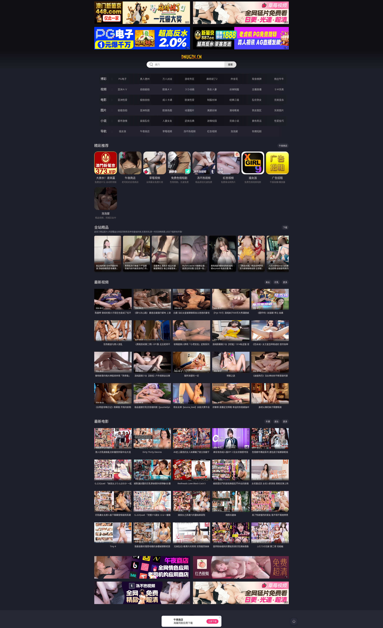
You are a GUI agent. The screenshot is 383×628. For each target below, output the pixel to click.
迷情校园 (212, 120)
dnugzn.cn (191, 57)
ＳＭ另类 (279, 89)
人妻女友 (167, 120)
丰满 (268, 421)
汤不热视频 (190, 131)
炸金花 (234, 79)
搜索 (230, 64)
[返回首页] (293, 621)
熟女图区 (257, 110)
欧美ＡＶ (167, 89)
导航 (104, 131)
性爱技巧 (279, 120)
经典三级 (234, 100)
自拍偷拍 (145, 89)
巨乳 (276, 282)
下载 (285, 227)
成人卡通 (167, 100)
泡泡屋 (234, 131)
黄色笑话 (257, 120)
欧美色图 (167, 110)
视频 (104, 89)
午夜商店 (145, 131)
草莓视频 (167, 131)
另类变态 (279, 100)
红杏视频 (212, 131)
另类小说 (234, 120)
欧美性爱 (189, 100)
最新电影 (101, 421)
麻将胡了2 (211, 79)
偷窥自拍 (122, 110)
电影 (104, 100)
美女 (268, 282)
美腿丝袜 (212, 110)
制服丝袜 (212, 100)
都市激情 (122, 120)
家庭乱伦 (145, 120)
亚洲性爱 (122, 100)
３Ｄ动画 (189, 89)
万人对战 (167, 79)
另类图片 (279, 110)
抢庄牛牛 (279, 79)
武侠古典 (189, 120)
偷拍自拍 (145, 100)
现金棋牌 (257, 79)
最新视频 (101, 282)
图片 (104, 110)
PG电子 (122, 79)
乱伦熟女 (257, 100)
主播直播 (257, 89)
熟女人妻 (212, 89)
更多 (285, 282)
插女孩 (122, 131)
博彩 (104, 79)
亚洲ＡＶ (122, 89)
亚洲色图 (145, 110)
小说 (104, 121)
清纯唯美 (234, 110)
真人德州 (145, 79)
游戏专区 (189, 79)
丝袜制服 (234, 89)
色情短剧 (257, 131)
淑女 (276, 421)
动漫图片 (189, 110)
